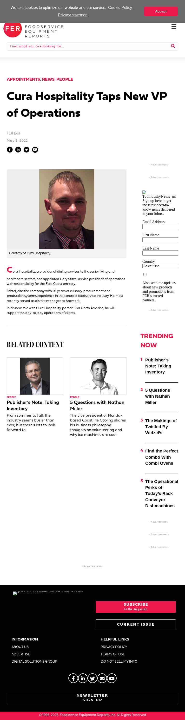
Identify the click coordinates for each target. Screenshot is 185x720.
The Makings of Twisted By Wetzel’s (161, 426)
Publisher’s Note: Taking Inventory (158, 366)
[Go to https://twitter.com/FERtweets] (92, 678)
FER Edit (13, 133)
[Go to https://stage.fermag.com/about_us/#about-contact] (102, 678)
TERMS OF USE (113, 654)
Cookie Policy (120, 8)
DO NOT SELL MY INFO (119, 662)
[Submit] (173, 46)
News (48, 79)
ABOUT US (20, 647)
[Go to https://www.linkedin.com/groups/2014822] (83, 678)
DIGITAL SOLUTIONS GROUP (34, 662)
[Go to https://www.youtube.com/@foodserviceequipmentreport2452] (112, 678)
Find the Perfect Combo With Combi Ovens (161, 457)
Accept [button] (161, 11)
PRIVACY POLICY (114, 647)
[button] (136, 607)
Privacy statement (73, 15)
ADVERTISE (21, 654)
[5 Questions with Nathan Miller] (98, 376)
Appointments (23, 79)
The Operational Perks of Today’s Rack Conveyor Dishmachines (161, 493)
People (64, 79)
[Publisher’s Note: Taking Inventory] (35, 376)
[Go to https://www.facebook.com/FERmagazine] (73, 678)
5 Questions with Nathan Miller (157, 396)
